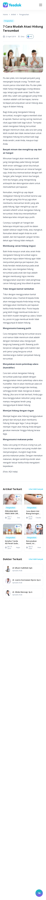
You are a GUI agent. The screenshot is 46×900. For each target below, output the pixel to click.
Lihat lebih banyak (36, 489)
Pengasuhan (24, 14)
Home (5, 14)
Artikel (13, 14)
